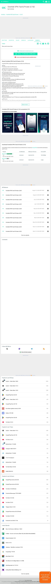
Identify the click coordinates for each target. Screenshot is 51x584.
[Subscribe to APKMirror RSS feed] (44, 349)
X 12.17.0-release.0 (10, 457)
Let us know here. (28, 580)
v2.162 (5, 153)
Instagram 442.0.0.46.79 (11, 448)
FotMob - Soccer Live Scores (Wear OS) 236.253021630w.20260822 (20, 533)
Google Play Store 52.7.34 (11, 404)
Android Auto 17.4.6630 (11, 462)
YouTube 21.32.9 (9, 502)
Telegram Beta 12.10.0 (10, 507)
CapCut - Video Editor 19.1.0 (12, 385)
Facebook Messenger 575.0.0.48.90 (13, 493)
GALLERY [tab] (17, 40)
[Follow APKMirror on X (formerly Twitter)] (7, 349)
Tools (3, 43)
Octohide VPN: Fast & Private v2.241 (14, 195)
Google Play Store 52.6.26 (11, 417)
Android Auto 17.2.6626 (11, 453)
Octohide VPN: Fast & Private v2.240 (14, 199)
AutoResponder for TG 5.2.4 (12, 565)
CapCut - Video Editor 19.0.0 (12, 390)
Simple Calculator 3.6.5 (11, 538)
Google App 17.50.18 (10, 551)
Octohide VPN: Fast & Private (12, 14)
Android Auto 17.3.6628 (11, 444)
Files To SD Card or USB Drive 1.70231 (14, 529)
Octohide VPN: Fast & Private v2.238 (14, 208)
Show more (25, 104)
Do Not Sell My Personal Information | (29, 581)
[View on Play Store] (43, 44)
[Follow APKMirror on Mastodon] (19, 349)
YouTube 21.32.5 (9, 422)
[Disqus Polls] (25, 257)
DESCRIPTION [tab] (11, 40)
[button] (38, 44)
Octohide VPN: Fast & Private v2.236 (14, 217)
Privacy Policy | (18, 581)
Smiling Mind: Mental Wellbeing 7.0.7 (13, 569)
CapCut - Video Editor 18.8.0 (12, 381)
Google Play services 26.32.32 (12, 479)
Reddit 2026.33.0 (9, 471)
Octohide (11, 9)
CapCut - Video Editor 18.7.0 (12, 399)
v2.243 (15, 111)
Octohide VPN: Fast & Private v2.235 (14, 222)
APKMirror (5, 1)
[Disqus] (25, 292)
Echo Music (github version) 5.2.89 (13, 408)
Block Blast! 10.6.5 (10, 556)
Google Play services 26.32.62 (12, 484)
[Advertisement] (25, 28)
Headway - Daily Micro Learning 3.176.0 (14, 547)
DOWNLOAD (23, 40)
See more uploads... (25, 235)
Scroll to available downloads (26, 53)
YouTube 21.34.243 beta (11, 488)
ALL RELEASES (30, 40)
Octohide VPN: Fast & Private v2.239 (14, 204)
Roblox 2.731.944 (9, 413)
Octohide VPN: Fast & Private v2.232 (14, 231)
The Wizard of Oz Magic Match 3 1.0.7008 (15, 560)
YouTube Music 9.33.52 (11, 466)
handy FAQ (34, 147)
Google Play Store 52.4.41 (11, 395)
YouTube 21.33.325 (10, 516)
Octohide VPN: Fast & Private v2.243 (14, 190)
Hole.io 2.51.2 (9, 542)
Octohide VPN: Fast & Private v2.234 (14, 226)
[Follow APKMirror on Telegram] (31, 349)
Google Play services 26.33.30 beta (13, 511)
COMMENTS (37, 40)
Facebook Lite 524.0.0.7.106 (12, 520)
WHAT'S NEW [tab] (4, 40)
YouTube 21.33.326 (10, 497)
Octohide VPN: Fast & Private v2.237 (14, 213)
